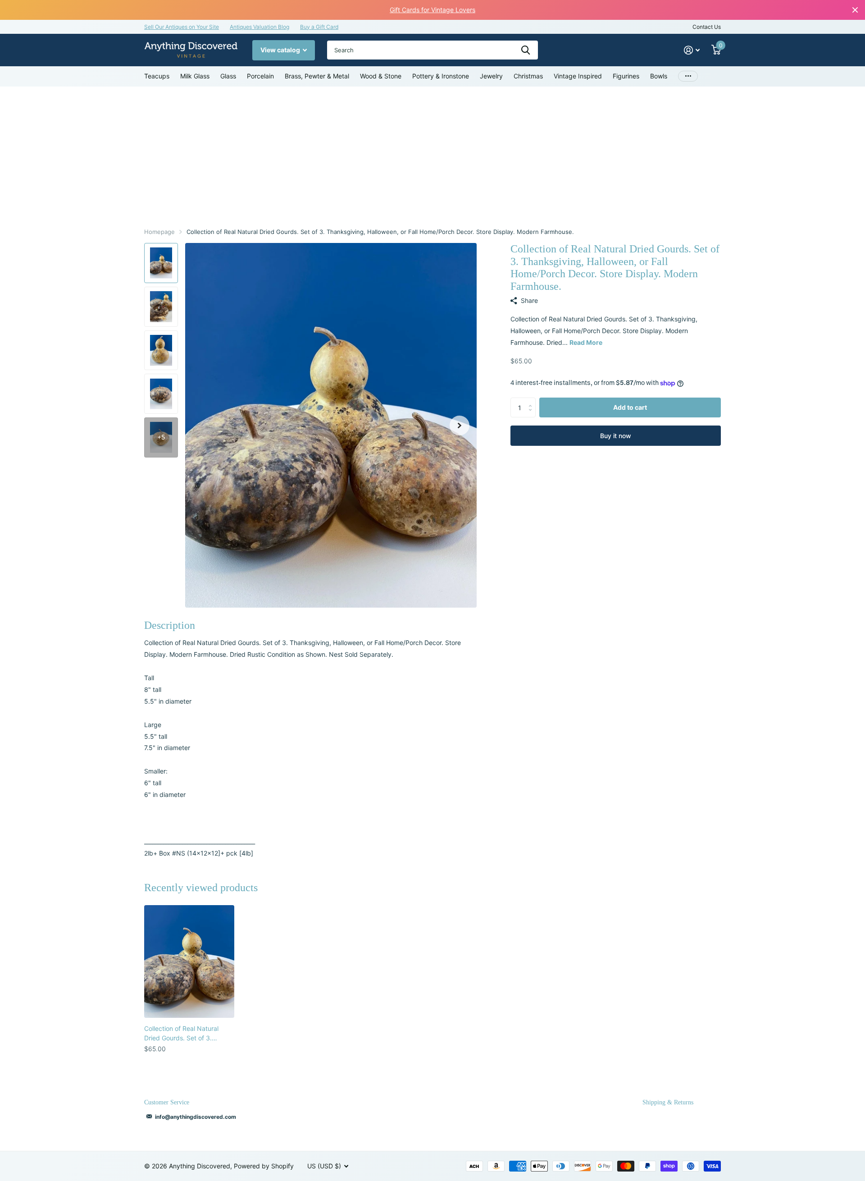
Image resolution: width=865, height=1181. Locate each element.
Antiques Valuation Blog (259, 26)
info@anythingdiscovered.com (195, 1116)
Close (855, 10)
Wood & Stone (380, 76)
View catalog (280, 50)
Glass (228, 76)
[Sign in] (691, 50)
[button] (459, 425)
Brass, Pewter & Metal (317, 76)
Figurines (626, 76)
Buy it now (615, 435)
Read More (585, 342)
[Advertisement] (432, 154)
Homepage (159, 231)
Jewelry (491, 76)
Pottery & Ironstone (440, 76)
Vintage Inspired (578, 76)
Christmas (528, 76)
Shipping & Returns (667, 1102)
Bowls (658, 76)
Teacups (156, 76)
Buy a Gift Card (319, 26)
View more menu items (688, 76)
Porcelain (260, 76)
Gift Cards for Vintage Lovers (432, 10)
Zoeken (525, 50)
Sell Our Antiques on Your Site (181, 26)
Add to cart (630, 407)
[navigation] (161, 263)
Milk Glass (194, 76)
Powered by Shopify (264, 1166)
